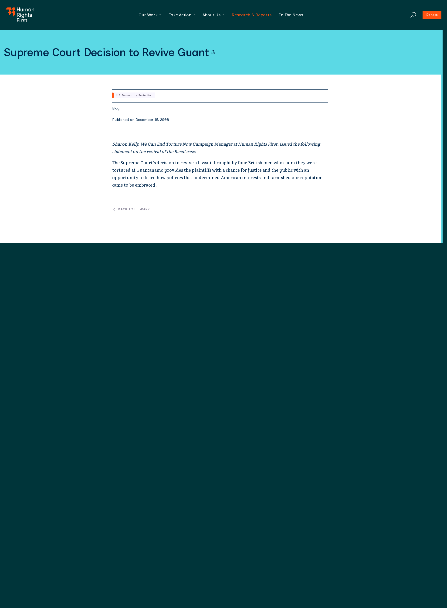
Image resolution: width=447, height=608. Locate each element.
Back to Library (134, 209)
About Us (211, 14)
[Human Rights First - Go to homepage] (20, 14)
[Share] (213, 52)
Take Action (180, 14)
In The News (291, 14)
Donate (432, 15)
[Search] (413, 14)
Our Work (148, 14)
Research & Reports (251, 14)
